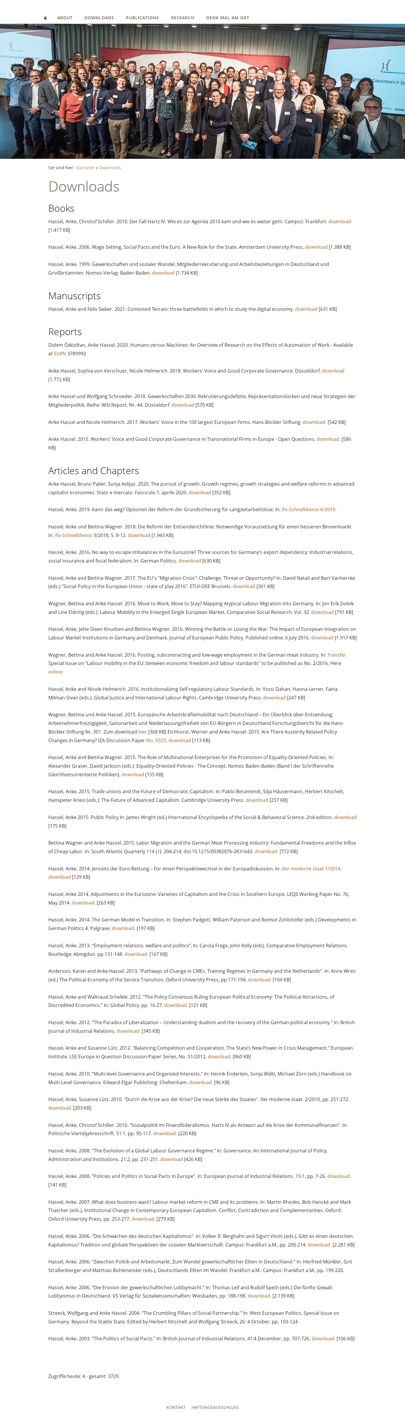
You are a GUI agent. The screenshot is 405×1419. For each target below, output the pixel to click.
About (65, 17)
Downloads (99, 17)
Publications (142, 17)
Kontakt (176, 1407)
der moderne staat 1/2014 (311, 868)
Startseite (85, 167)
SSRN (60, 353)
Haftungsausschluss (215, 1407)
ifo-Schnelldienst (73, 535)
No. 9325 (156, 740)
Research (182, 17)
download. (314, 422)
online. (55, 672)
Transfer (336, 655)
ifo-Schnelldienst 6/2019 (308, 509)
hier (142, 731)
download (340, 221)
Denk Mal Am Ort (227, 17)
